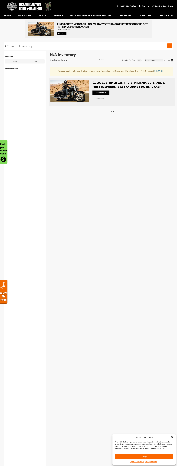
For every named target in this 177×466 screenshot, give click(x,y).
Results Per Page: (129, 60)
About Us (145, 15)
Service (58, 15)
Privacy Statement (151, 462)
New (15, 61)
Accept (144, 456)
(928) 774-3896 (159, 71)
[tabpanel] (88, 29)
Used (35, 61)
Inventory (24, 15)
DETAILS (61, 33)
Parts (42, 15)
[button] (172, 437)
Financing (126, 15)
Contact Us (166, 15)
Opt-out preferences (137, 462)
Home (7, 15)
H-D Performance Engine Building (91, 15)
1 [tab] (88, 35)
